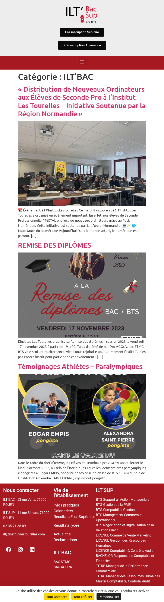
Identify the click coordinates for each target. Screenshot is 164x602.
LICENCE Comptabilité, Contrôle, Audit (124, 551)
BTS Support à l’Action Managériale (122, 500)
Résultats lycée (66, 525)
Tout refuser (82, 596)
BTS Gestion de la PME (113, 505)
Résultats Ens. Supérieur (74, 516)
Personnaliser (109, 596)
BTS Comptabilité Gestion (115, 510)
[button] (82, 61)
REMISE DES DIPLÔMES (54, 245)
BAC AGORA (63, 567)
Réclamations (65, 540)
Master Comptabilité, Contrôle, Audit (123, 581)
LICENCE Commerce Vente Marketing (124, 535)
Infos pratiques (66, 505)
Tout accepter (56, 596)
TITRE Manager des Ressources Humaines (128, 576)
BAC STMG (62, 562)
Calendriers (63, 511)
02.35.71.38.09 (14, 526)
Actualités (62, 534)
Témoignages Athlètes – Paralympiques (80, 366)
